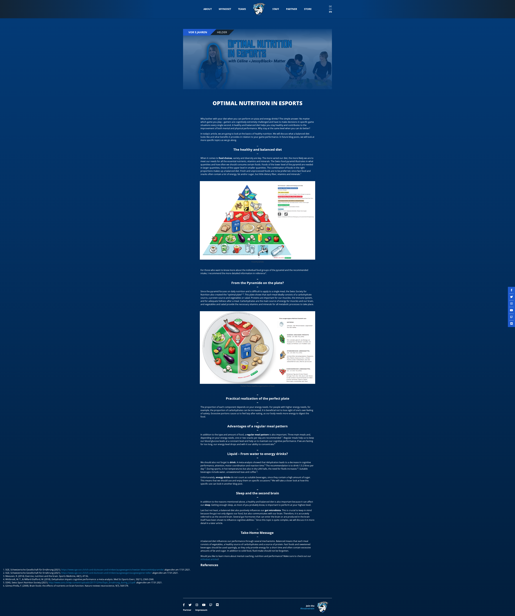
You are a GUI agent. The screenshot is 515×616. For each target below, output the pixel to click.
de (330, 6)
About (207, 9)
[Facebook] (184, 605)
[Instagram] (197, 605)
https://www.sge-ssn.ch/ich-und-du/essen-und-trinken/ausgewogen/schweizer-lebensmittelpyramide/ (112, 569)
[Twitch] (210, 605)
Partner (291, 9)
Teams (242, 9)
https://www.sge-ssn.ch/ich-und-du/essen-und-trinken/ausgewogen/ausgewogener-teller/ (106, 572)
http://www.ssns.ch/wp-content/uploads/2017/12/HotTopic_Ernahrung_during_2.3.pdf (92, 582)
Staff (275, 9)
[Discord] (217, 605)
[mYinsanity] (259, 9)
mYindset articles (209, 559)
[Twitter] (190, 605)
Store (308, 9)
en (330, 11)
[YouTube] (203, 605)
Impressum (201, 609)
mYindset (225, 9)
